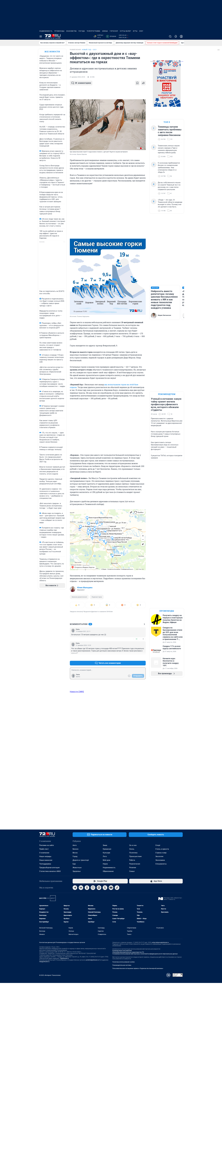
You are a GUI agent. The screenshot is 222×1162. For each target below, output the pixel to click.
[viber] (93, 887)
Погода (82, 31)
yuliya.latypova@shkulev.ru (160, 942)
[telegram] (75, 887)
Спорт (157, 845)
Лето (105, 856)
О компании (44, 853)
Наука (105, 864)
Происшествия (135, 856)
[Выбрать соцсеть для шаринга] (143, 83)
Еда (74, 864)
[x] (105, 887)
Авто (75, 845)
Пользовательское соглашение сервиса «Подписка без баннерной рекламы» (137, 968)
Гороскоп (114, 31)
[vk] (81, 887)
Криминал (107, 849)
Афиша (105, 31)
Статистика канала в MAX (50, 871)
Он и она (132, 845)
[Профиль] (181, 36)
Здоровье (77, 871)
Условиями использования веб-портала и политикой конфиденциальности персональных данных (145, 954)
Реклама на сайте (46, 845)
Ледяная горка (97, 597)
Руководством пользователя (122, 950)
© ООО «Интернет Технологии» (50, 975)
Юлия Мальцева (84, 587)
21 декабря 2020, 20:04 (77, 77)
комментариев (83, 83)
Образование (108, 871)
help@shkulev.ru (44, 961)
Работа (132, 860)
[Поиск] (170, 36)
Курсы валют (125, 31)
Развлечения (134, 864)
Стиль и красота (162, 849)
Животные (77, 868)
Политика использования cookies (123, 962)
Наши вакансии (45, 860)
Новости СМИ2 (77, 691)
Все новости (52, 51)
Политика (133, 853)
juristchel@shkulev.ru (92, 960)
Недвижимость (45, 31)
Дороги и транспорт (81, 860)
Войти (78, 676)
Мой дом (106, 860)
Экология (159, 856)
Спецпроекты (161, 864)
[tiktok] (117, 887)
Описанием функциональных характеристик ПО (128, 952)
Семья (131, 871)
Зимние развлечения (79, 597)
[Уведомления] (176, 36)
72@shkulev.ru (64, 958)
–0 (143, 639)
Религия (132, 868)
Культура (106, 853)
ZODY (141, 31)
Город (75, 856)
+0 (136, 639)
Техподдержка (45, 864)
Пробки (111, 36)
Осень (131, 849)
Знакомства (71, 31)
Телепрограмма (93, 31)
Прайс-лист (44, 849)
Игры (135, 31)
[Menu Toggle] (40, 36)
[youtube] (111, 887)
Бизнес (76, 849)
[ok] (87, 887)
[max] (99, 887)
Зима (105, 845)
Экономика (160, 860)
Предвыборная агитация (49, 868)
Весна (75, 853)
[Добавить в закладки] (137, 83)
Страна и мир (160, 853)
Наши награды (45, 856)
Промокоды (59, 31)
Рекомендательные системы (121, 965)
